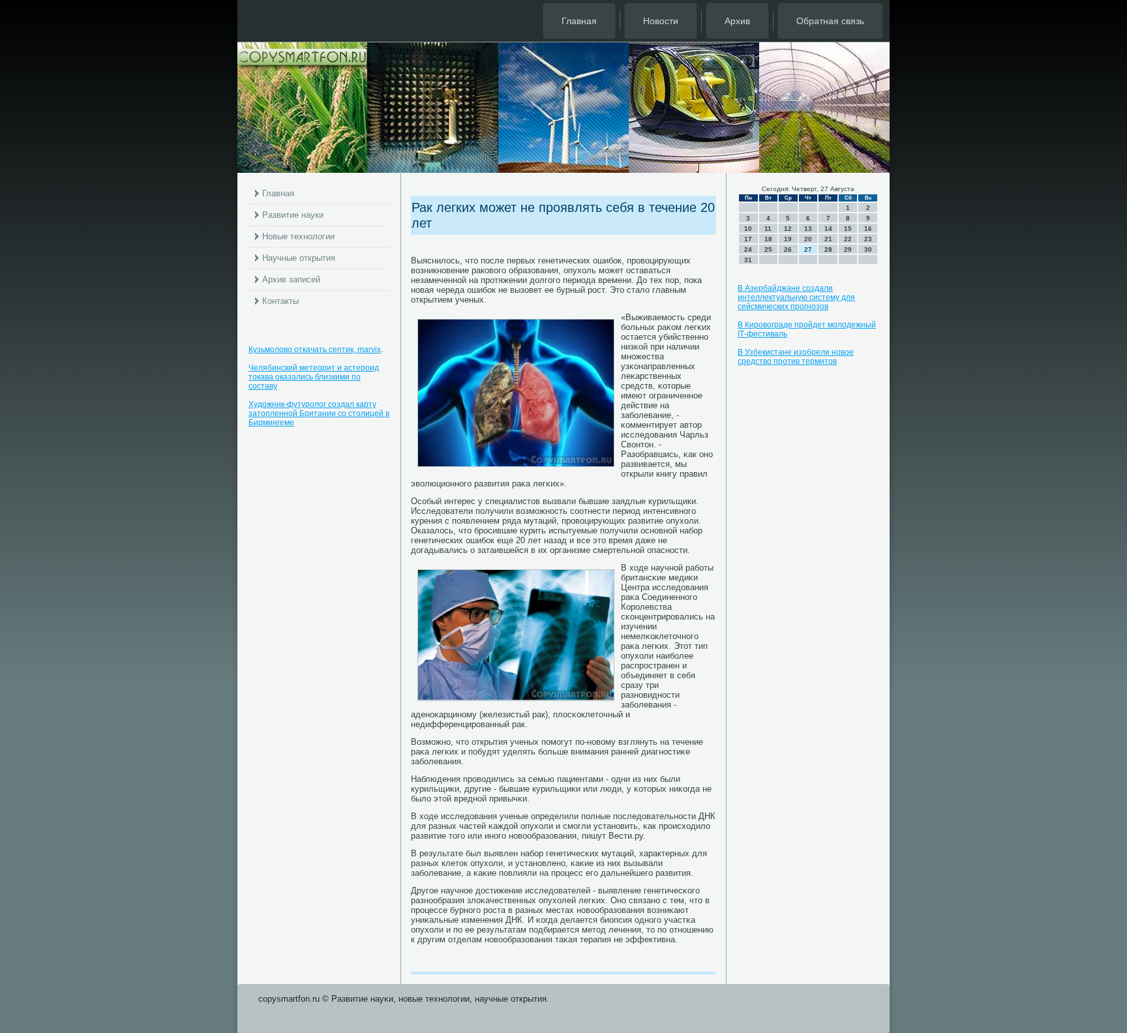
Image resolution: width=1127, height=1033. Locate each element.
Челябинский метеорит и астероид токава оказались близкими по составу (313, 377)
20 (808, 239)
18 (768, 239)
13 (808, 228)
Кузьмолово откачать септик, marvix (314, 349)
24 (748, 249)
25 (768, 249)
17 (748, 239)
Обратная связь (830, 21)
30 (868, 249)
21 (828, 239)
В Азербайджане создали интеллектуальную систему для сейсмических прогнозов (796, 297)
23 (868, 239)
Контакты (280, 301)
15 (848, 228)
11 (768, 228)
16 (868, 228)
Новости (660, 21)
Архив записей (291, 279)
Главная (579, 21)
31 (748, 259)
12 (788, 228)
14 (828, 228)
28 (828, 249)
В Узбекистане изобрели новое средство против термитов (796, 357)
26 (788, 249)
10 (748, 228)
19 (788, 239)
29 (848, 249)
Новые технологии (298, 236)
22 (848, 239)
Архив (737, 21)
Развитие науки (292, 215)
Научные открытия (298, 258)
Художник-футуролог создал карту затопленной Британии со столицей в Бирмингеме (318, 413)
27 (808, 249)
